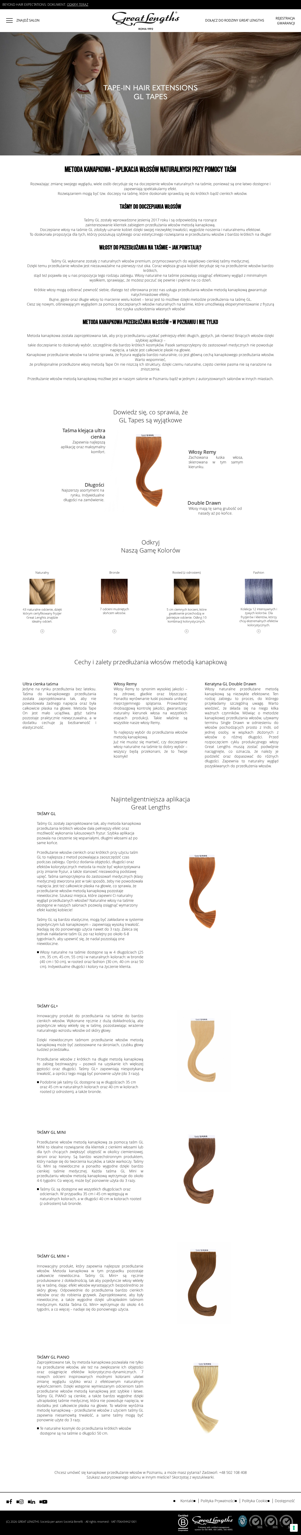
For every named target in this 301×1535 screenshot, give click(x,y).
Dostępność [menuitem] (285, 1501)
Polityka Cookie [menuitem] (254, 1501)
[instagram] (21, 1501)
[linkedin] (33, 1501)
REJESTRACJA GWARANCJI (285, 20)
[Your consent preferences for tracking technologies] (294, 1528)
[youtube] (44, 1501)
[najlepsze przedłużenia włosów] (11, 20)
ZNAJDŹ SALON (28, 20)
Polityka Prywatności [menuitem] (218, 1501)
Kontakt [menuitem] (186, 1501)
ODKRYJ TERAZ (77, 4)
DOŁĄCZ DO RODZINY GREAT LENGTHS (234, 20)
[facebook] (10, 1501)
